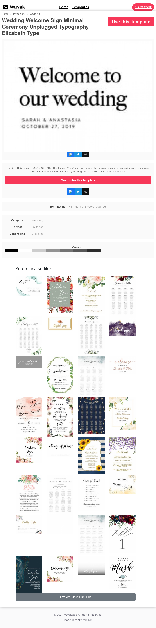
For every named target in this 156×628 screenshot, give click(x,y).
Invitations (19, 14)
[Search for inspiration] (128, 7)
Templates (80, 7)
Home (63, 7)
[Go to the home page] (13, 7)
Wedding (35, 14)
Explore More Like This (75, 597)
